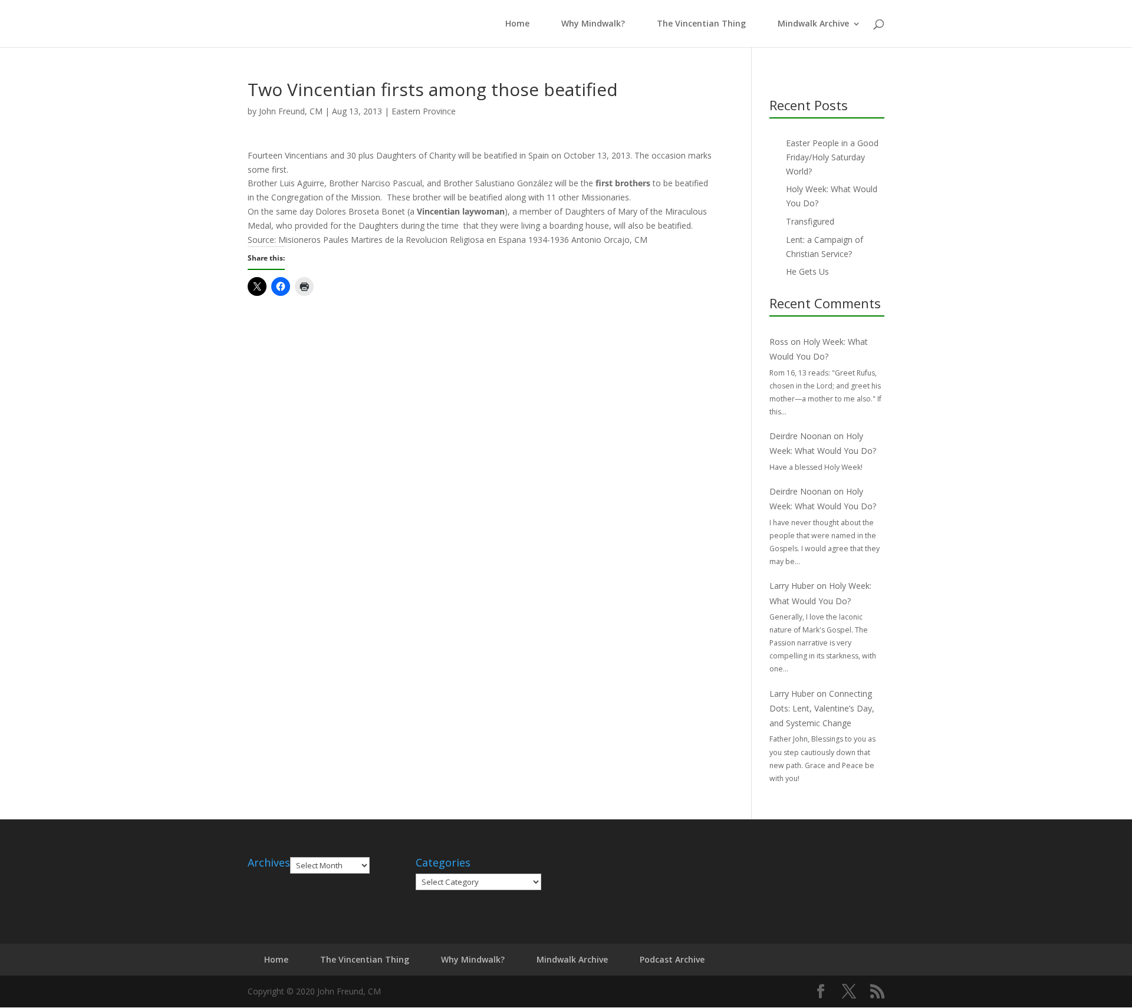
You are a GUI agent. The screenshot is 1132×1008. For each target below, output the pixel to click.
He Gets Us (807, 271)
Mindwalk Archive (813, 24)
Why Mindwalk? (593, 24)
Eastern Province (423, 111)
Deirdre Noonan (800, 436)
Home (515, 24)
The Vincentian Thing (701, 24)
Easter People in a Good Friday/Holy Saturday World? (832, 157)
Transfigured (810, 221)
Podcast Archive (672, 959)
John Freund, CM (291, 111)
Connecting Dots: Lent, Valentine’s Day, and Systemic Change (821, 708)
